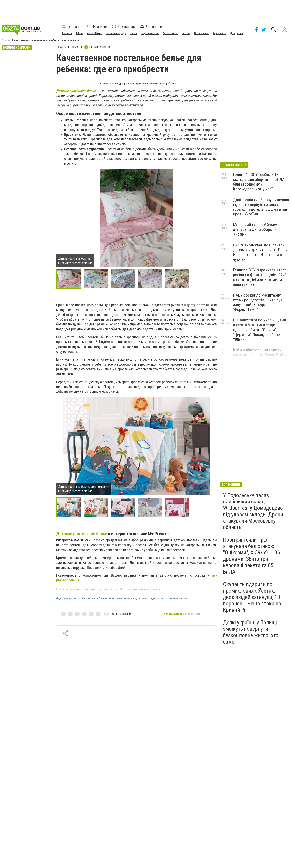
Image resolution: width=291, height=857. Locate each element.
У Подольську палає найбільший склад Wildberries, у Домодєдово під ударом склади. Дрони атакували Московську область (253, 511)
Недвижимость (150, 33)
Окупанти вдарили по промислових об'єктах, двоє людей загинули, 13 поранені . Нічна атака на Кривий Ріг (252, 597)
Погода (186, 33)
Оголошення (201, 33)
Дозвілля (154, 26)
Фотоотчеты (170, 33)
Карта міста (219, 33)
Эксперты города (116, 33)
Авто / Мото (94, 33)
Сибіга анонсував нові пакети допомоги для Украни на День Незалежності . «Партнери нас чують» (260, 252)
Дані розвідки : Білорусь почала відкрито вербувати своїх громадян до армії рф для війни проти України (261, 206)
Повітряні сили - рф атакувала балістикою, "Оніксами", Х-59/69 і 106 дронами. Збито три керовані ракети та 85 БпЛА (251, 556)
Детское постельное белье (81, 533)
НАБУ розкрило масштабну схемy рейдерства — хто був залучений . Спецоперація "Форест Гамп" (257, 302)
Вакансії (67, 33)
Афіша (79, 33)
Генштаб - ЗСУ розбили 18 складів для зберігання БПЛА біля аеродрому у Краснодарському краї (258, 181)
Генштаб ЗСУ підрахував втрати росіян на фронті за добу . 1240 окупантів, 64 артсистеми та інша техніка (260, 277)
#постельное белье (94, 598)
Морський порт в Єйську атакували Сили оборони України (255, 229)
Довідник (126, 26)
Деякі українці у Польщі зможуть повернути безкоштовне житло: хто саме (250, 632)
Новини (100, 26)
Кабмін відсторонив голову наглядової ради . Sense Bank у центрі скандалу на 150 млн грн (260, 355)
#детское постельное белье (168, 598)
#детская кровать (67, 598)
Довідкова (236, 33)
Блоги (133, 33)
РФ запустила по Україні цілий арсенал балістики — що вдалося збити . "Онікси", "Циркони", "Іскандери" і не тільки (259, 330)
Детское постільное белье (76, 91)
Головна (75, 26)
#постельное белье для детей (128, 598)
